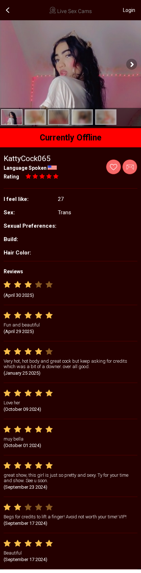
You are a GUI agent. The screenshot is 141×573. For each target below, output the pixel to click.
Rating (11, 177)
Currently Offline (71, 138)
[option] (11, 117)
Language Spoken (25, 168)
